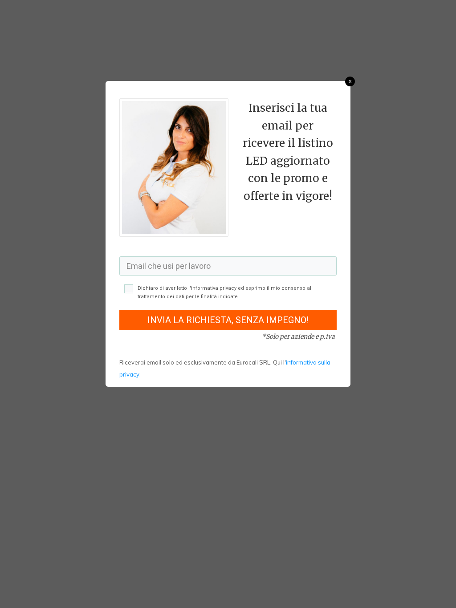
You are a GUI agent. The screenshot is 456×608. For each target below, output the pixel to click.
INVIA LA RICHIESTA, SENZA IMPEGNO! (228, 320)
